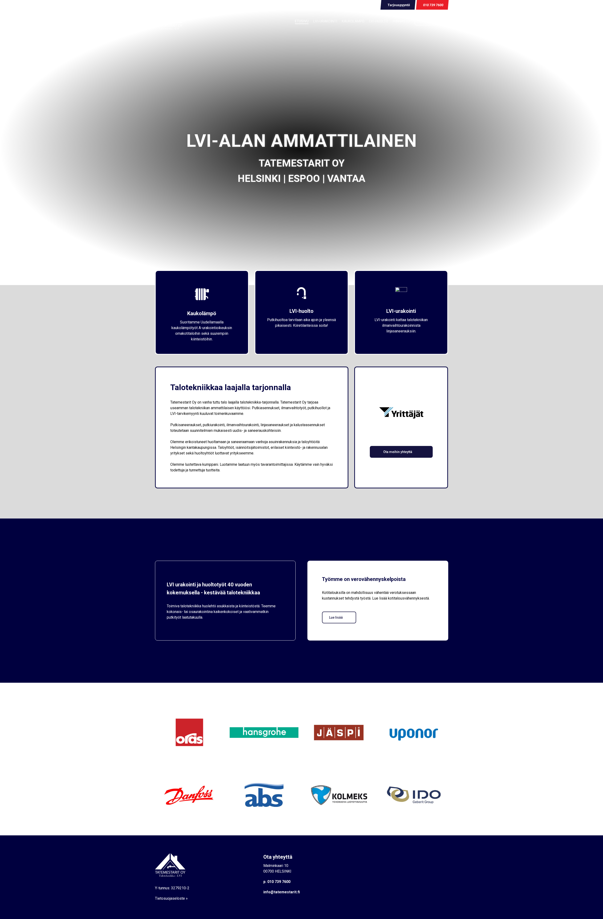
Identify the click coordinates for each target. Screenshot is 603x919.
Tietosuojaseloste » (171, 898)
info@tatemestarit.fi (281, 892)
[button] (401, 452)
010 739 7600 (278, 881)
